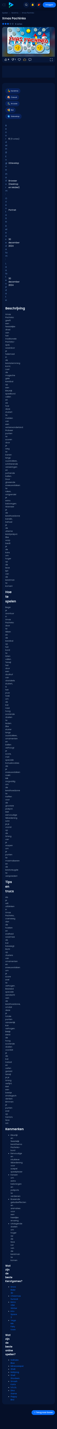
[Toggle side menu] (3, 5)
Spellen (5, 13)
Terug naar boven (44, 1412)
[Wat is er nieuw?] (32, 4)
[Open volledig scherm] (51, 59)
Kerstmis (15, 13)
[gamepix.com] (11, 5)
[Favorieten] (39, 4)
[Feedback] (30, 59)
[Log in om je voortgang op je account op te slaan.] (24, 59)
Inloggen (49, 5)
